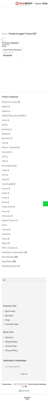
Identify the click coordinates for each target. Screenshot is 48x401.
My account (10, 311)
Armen (5, 120)
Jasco (4, 179)
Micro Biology (8, 257)
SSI (3, 225)
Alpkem (5, 111)
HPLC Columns (9, 248)
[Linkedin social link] (33, 300)
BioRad (5, 134)
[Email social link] (22, 300)
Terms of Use (11, 346)
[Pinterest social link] (29, 300)
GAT (4, 157)
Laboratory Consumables (13, 252)
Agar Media (7, 261)
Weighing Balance (10, 266)
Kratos (5, 193)
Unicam (5, 234)
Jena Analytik (8, 184)
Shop (7, 320)
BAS (4, 125)
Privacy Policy (11, 350)
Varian (5, 239)
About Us (9, 337)
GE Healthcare (8, 166)
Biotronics (6, 138)
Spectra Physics (9, 220)
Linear (4, 198)
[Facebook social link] (15, 300)
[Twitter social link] (18, 300)
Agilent (5, 107)
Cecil (4, 143)
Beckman (6, 129)
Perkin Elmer (7, 207)
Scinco (5, 211)
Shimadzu (6, 216)
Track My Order (11, 324)
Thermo (5, 230)
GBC (4, 161)
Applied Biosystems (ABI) (13, 116)
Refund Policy (11, 342)
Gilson (5, 170)
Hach (4, 175)
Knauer (5, 189)
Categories (8, 21)
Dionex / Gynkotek (10, 148)
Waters (5, 243)
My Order (9, 316)
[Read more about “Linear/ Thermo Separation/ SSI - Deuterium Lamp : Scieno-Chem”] (20, 45)
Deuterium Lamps (9, 102)
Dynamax (6, 152)
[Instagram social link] (26, 300)
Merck (4, 202)
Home (4, 34)
